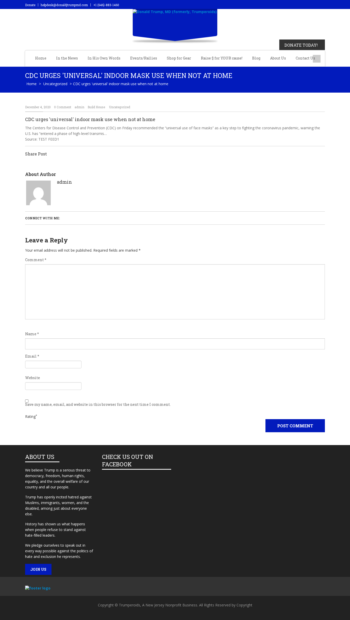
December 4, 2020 (38, 107)
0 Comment (62, 107)
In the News (67, 58)
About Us (278, 58)
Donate (30, 5)
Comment (35, 260)
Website (32, 378)
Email (32, 356)
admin (79, 107)
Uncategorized (55, 83)
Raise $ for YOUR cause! (221, 58)
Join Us (38, 569)
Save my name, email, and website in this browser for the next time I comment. (98, 404)
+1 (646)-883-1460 (106, 5)
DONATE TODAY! (301, 45)
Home (40, 58)
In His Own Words (104, 58)
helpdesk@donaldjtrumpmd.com (64, 5)
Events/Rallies (143, 58)
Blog (256, 58)
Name (32, 334)
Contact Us (305, 58)
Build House (96, 107)
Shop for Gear (179, 58)
